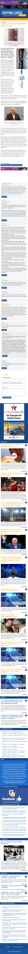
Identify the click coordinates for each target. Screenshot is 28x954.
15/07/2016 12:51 (5, 293)
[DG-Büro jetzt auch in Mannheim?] (14, 34)
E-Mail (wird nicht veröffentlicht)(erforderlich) (12, 382)
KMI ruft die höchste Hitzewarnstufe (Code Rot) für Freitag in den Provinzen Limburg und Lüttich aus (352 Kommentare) (14, 936)
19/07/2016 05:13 (5, 362)
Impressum (8, 946)
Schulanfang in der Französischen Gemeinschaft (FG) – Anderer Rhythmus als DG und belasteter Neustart (14, 818)
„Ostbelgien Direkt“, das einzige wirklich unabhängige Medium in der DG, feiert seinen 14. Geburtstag (14, 835)
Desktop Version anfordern (14, 951)
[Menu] (2, 19)
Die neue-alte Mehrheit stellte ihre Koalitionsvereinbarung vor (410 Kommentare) (14, 928)
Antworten (4, 196)
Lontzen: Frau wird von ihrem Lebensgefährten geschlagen (13, 815)
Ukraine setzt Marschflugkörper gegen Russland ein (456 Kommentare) (14, 920)
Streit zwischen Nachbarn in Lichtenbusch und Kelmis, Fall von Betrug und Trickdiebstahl (14, 824)
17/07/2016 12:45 (6, 334)
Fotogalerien (4, 22)
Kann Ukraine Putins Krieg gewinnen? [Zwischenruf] (14, 832)
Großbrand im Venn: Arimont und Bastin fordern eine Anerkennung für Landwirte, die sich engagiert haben (14, 739)
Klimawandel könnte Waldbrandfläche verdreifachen (14, 827)
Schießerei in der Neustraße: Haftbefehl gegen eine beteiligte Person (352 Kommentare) (14, 940)
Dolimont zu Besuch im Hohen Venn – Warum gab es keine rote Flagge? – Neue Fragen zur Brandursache (13, 751)
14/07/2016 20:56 (5, 201)
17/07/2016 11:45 (5, 324)
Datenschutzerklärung (18, 946)
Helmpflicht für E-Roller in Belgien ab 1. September (13, 733)
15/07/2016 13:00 (5, 305)
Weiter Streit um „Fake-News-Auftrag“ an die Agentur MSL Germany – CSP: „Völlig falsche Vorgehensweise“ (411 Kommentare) (14, 924)
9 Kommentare (9, 26)
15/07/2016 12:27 (5, 280)
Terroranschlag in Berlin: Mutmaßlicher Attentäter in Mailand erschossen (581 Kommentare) (13, 910)
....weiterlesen (24, 471)
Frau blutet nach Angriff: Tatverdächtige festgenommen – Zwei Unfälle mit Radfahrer (14, 808)
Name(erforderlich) (6, 377)
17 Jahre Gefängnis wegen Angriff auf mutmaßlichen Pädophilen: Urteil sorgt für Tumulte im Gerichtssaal (14, 821)
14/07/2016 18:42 (5, 185)
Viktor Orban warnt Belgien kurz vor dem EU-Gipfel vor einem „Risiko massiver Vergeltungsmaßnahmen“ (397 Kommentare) (14, 931)
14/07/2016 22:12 (5, 225)
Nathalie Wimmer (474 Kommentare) (10, 917)
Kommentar (4, 387)
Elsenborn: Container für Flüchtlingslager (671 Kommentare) (12, 907)
